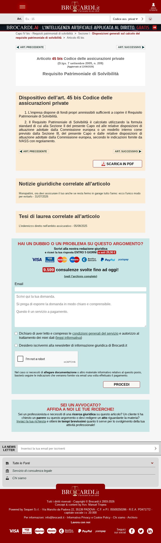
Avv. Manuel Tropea (94, 504)
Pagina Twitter (141, 529)
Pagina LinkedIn (150, 529)
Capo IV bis (44, 33)
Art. (32, 47)
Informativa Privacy (79, 517)
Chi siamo (119, 517)
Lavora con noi (80, 522)
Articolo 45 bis (75, 37)
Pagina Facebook (132, 529)
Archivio (132, 517)
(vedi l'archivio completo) (80, 276)
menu (22, 6)
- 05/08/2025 (53, 225)
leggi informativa (68, 337)
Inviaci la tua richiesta (31, 421)
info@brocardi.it (54, 517)
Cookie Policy (102, 517)
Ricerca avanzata (150, 19)
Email (19, 284)
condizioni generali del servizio (95, 333)
